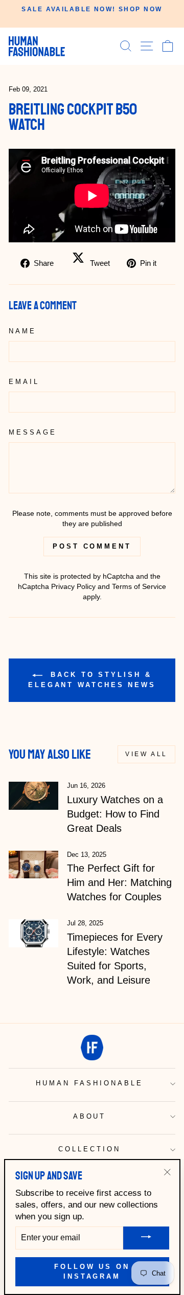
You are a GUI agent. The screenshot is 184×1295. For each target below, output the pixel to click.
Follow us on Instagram (92, 1271)
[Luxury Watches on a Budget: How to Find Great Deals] (33, 796)
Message (33, 432)
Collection (89, 1149)
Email (24, 381)
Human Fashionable (89, 1083)
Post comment (92, 546)
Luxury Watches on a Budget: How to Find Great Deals (115, 814)
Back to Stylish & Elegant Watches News (92, 680)
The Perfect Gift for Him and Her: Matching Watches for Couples (119, 882)
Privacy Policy (73, 586)
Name (22, 331)
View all (146, 754)
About (89, 1116)
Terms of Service (139, 586)
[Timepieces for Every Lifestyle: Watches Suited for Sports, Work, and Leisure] (33, 933)
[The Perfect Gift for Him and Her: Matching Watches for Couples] (33, 865)
